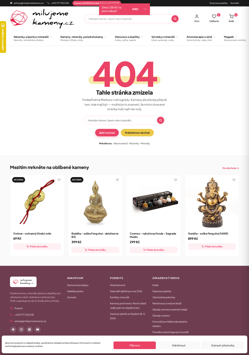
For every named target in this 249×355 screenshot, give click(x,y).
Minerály (145, 143)
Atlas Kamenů (117, 285)
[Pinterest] (29, 329)
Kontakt (235, 3)
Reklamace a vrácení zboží (166, 303)
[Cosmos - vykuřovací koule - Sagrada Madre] (154, 202)
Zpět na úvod (107, 132)
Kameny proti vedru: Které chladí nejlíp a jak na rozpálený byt (128, 305)
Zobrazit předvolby (222, 345)
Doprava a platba (218, 3)
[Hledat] (175, 18)
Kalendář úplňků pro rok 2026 (126, 291)
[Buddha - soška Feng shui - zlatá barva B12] (95, 202)
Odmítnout (178, 345)
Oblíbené (214, 18)
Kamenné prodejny (78, 285)
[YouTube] (37, 329)
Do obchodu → (231, 167)
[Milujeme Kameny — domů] (42, 19)
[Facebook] (13, 329)
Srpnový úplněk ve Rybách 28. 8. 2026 (128, 316)
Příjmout (135, 345)
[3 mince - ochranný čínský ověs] (37, 202)
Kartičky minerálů (119, 297)
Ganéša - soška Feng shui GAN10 (208, 233)
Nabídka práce (75, 291)
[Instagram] (21, 329)
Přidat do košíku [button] (39, 246)
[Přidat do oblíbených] (59, 180)
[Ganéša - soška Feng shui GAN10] (212, 202)
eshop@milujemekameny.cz (29, 3)
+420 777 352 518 (60, 3)
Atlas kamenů (120, 143)
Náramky (134, 143)
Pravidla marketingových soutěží (170, 332)
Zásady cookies (161, 315)
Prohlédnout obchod (137, 132)
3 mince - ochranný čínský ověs (32, 233)
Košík (233, 18)
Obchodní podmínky (163, 297)
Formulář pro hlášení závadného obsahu (169, 323)
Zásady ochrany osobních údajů (169, 309)
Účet (196, 21)
